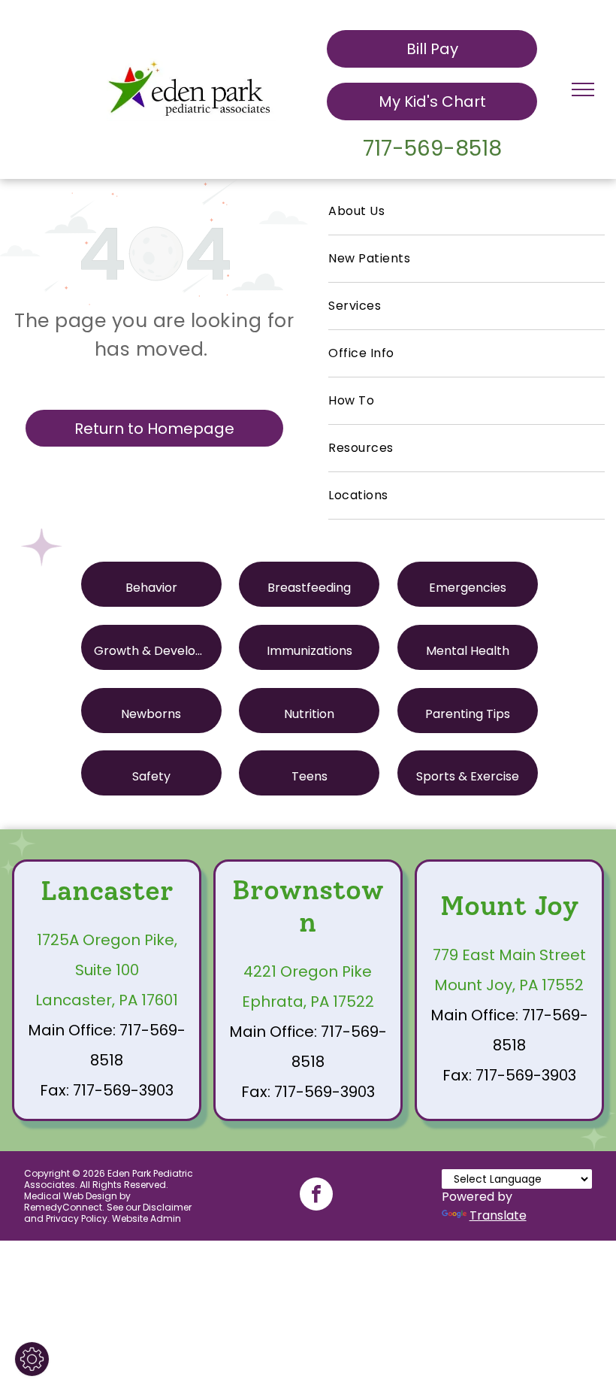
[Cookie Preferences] (32, 1359)
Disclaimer (167, 1207)
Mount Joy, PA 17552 (509, 985)
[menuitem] (466, 211)
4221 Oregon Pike (307, 971)
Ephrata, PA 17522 (308, 1001)
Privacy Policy (76, 1218)
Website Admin (146, 1218)
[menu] (582, 89)
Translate (498, 1215)
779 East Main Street (509, 954)
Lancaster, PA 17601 (106, 1000)
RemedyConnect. (64, 1207)
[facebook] (316, 1195)
